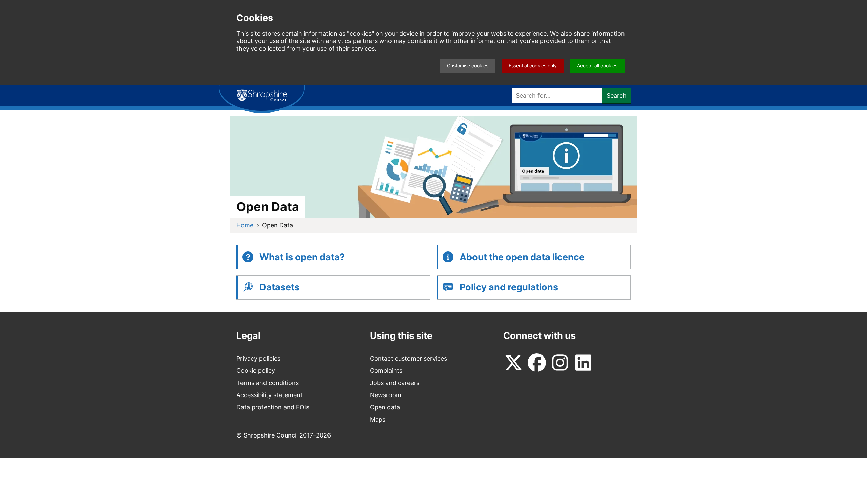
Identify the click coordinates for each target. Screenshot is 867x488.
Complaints (386, 370)
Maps (377, 419)
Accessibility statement (269, 395)
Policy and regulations (509, 287)
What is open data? (302, 257)
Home (244, 225)
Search (617, 95)
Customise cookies (467, 65)
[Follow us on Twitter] (513, 362)
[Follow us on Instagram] (560, 362)
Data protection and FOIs (272, 407)
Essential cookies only (533, 65)
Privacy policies (258, 358)
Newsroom (385, 395)
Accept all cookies (597, 65)
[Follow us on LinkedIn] (583, 362)
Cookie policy (255, 370)
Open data (385, 407)
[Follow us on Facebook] (537, 362)
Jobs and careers (394, 382)
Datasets (279, 287)
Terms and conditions (267, 382)
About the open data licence (522, 257)
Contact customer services (408, 358)
